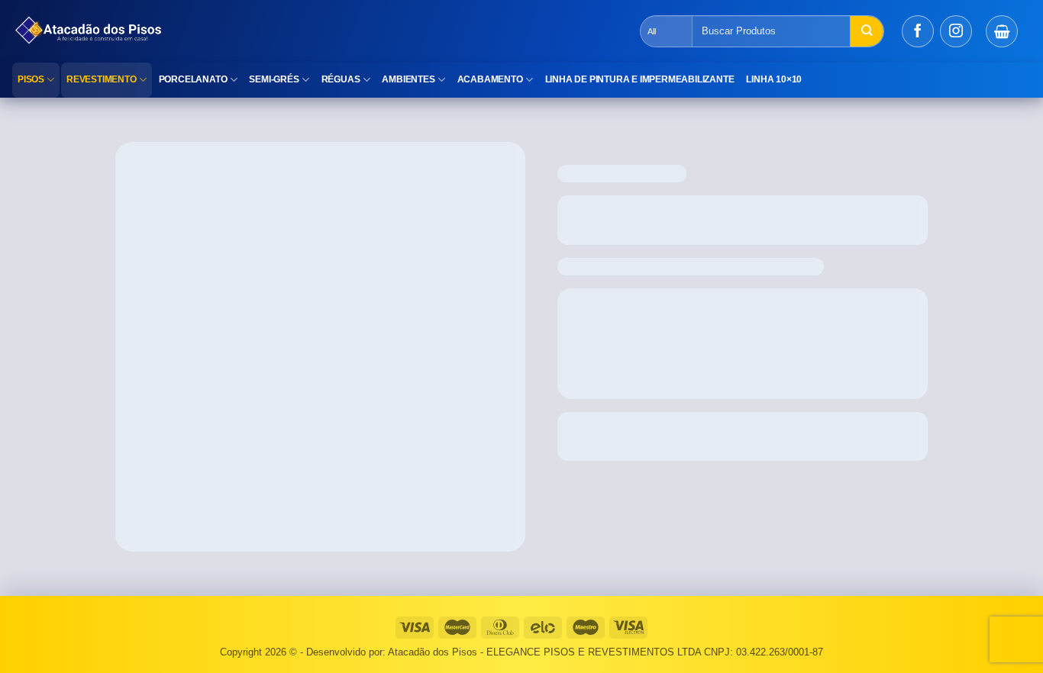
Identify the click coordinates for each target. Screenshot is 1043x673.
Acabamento (490, 79)
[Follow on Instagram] (956, 31)
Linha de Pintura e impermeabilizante (640, 79)
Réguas (340, 79)
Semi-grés (274, 79)
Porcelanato (193, 79)
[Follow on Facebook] (918, 31)
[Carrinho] (1002, 31)
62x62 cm (173, 132)
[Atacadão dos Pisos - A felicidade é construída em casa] (278, 31)
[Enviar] (866, 31)
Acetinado (231, 132)
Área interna (301, 132)
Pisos (31, 79)
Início (128, 132)
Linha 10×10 (774, 79)
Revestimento (101, 79)
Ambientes (408, 79)
